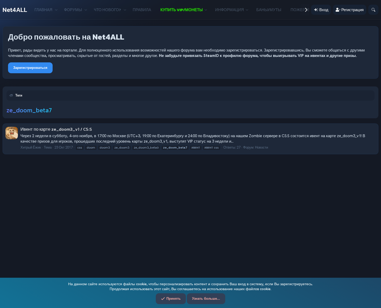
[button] (56, 10)
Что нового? (107, 10)
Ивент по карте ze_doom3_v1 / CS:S (56, 129)
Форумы (73, 10)
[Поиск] (373, 10)
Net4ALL (15, 9)
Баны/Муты (268, 10)
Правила (142, 10)
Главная (43, 10)
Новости (261, 147)
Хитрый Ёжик (30, 147)
